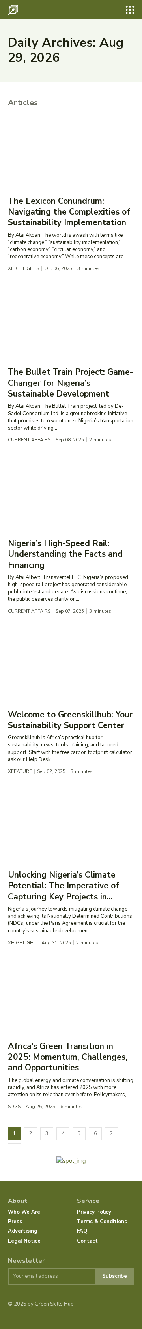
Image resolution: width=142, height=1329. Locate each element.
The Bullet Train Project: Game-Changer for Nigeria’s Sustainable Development (70, 382)
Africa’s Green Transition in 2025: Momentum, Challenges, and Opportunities (67, 1057)
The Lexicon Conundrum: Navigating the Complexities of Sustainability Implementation (69, 212)
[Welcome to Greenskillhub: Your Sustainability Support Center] (71, 667)
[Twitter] (36, 1317)
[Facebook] (12, 1317)
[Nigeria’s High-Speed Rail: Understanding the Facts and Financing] (71, 495)
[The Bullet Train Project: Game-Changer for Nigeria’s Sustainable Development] (71, 324)
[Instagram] (24, 1317)
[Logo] (13, 10)
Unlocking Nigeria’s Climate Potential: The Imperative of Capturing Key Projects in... (63, 885)
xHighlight (22, 942)
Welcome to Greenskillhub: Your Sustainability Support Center (70, 720)
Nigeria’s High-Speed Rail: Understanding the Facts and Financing (65, 554)
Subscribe (114, 1276)
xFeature (20, 771)
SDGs (14, 1106)
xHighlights (23, 268)
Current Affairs (29, 439)
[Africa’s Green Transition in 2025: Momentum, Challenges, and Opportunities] (71, 998)
